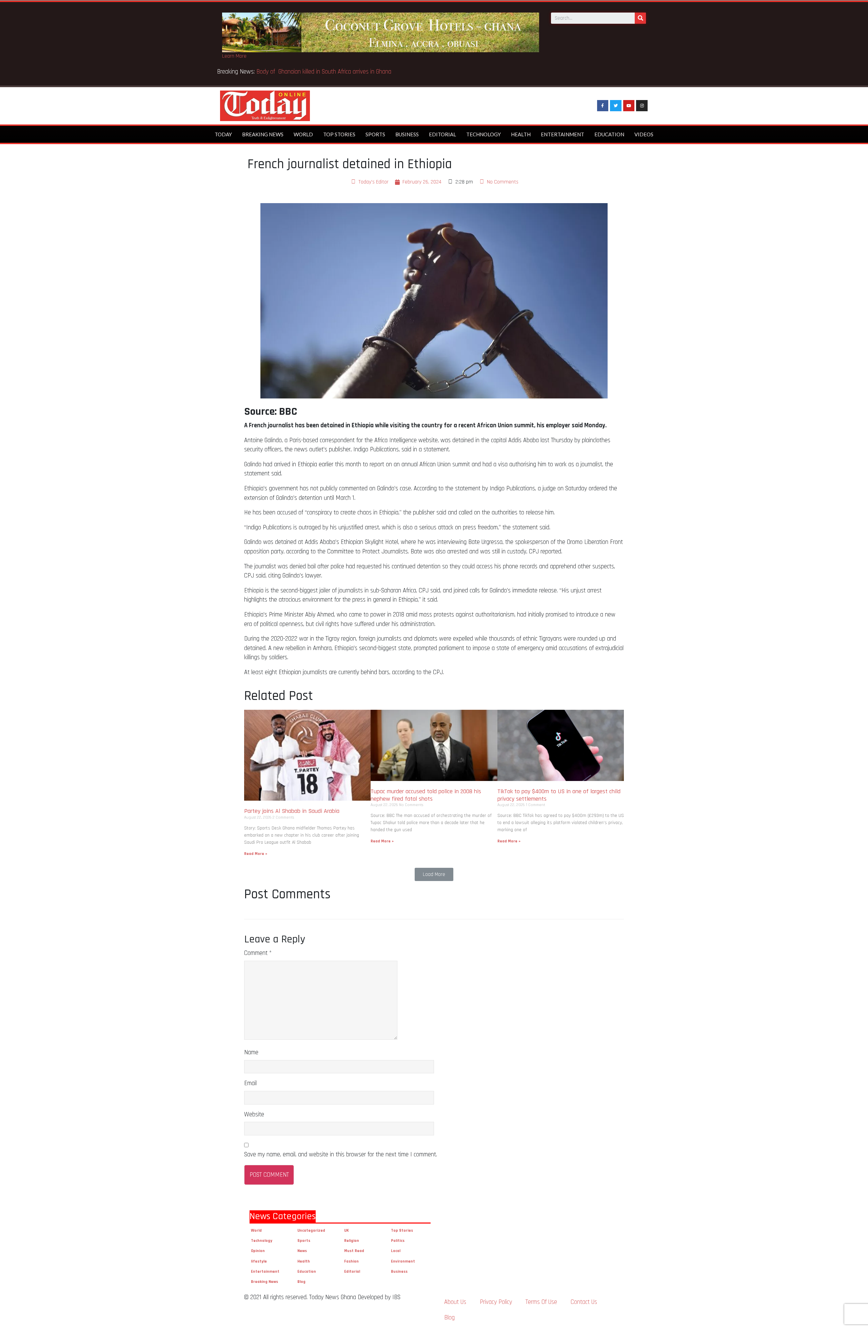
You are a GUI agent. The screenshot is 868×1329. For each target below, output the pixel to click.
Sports (375, 134)
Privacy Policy (496, 1302)
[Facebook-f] (603, 106)
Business (407, 134)
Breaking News (262, 134)
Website (254, 1114)
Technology (483, 134)
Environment (403, 1261)
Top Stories (339, 134)
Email (250, 1083)
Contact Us (584, 1302)
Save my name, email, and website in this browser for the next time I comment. (340, 1154)
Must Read (354, 1250)
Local (395, 1250)
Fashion (351, 1261)
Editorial (442, 134)
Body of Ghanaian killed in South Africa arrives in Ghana (324, 72)
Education (609, 134)
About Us (455, 1302)
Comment (258, 953)
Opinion (258, 1250)
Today (223, 134)
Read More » (255, 853)
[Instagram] (642, 106)
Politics (398, 1240)
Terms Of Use (541, 1302)
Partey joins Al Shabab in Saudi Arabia (291, 811)
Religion (351, 1240)
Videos (643, 134)
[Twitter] (616, 106)
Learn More (234, 56)
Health (521, 134)
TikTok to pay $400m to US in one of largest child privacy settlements (558, 795)
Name (251, 1052)
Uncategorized (311, 1230)
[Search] (640, 18)
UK (346, 1230)
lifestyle (259, 1261)
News (302, 1250)
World (303, 134)
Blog (301, 1281)
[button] (434, 874)
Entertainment (562, 134)
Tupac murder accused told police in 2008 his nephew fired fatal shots (426, 795)
